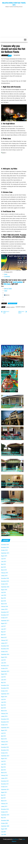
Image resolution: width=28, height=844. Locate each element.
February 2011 (4, 803)
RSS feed (7, 284)
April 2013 (3, 736)
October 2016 (4, 651)
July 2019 (3, 558)
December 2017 (5, 612)
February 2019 (4, 572)
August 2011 (4, 792)
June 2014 (3, 702)
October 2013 (4, 725)
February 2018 (4, 606)
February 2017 (4, 640)
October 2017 (4, 617)
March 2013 (4, 739)
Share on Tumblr (8, 288)
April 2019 (3, 567)
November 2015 (5, 665)
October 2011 (4, 786)
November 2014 (5, 688)
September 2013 (5, 727)
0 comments (7, 276)
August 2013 (4, 730)
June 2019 (3, 561)
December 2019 (5, 544)
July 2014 (3, 699)
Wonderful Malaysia (12, 303)
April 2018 (3, 601)
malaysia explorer (10, 307)
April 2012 (3, 770)
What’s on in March (21, 312)
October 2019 (4, 550)
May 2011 (3, 795)
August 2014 (4, 696)
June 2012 (3, 764)
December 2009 (5, 820)
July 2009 (3, 831)
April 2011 (3, 798)
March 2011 (4, 800)
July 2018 (3, 592)
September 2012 (5, 755)
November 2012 (5, 750)
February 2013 (4, 741)
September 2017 (5, 620)
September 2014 (5, 694)
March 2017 (4, 637)
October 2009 (4, 823)
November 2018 (5, 581)
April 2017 (3, 634)
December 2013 (5, 719)
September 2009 (5, 826)
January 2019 (4, 575)
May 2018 (3, 598)
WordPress (15, 839)
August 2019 (4, 556)
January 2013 (4, 744)
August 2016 (4, 657)
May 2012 (3, 767)
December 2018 (5, 578)
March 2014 (4, 710)
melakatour (17, 55)
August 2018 (4, 589)
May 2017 (3, 632)
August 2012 (4, 758)
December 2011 (5, 781)
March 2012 (4, 772)
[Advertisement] (14, 22)
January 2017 (4, 643)
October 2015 (4, 668)
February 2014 (4, 713)
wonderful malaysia (20, 307)
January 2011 (4, 806)
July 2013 (3, 733)
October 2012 (4, 753)
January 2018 (4, 609)
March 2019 (4, 570)
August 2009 (4, 829)
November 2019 (5, 547)
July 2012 (3, 761)
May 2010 (3, 817)
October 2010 (4, 812)
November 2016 (5, 648)
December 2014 (5, 685)
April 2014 (3, 708)
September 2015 (5, 671)
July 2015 (3, 677)
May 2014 (3, 705)
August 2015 (4, 674)
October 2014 (4, 691)
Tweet (5, 290)
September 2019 (5, 553)
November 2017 (5, 615)
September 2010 (5, 815)
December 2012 (5, 747)
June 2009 (3, 834)
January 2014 (4, 716)
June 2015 (3, 679)
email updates (18, 282)
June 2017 (3, 629)
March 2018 (4, 603)
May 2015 (3, 682)
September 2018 (5, 587)
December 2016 (5, 646)
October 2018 (4, 584)
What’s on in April (6, 312)
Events (5, 274)
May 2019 (3, 564)
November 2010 (5, 809)
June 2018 (3, 595)
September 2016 (5, 654)
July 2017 (3, 626)
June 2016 (3, 663)
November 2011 (5, 784)
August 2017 (4, 623)
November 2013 (5, 722)
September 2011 (5, 789)
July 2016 (3, 660)
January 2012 (4, 778)
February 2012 (4, 775)
